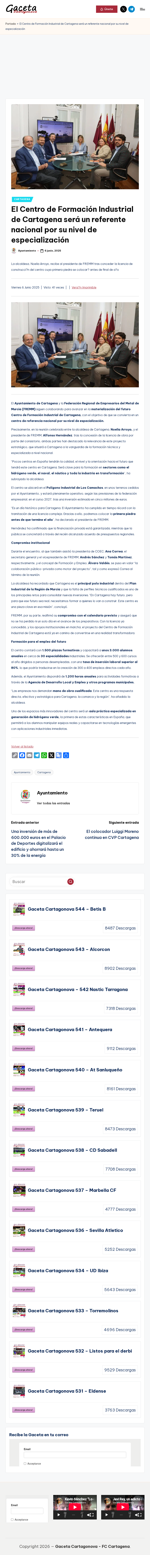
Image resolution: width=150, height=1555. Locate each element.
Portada (10, 23)
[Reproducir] (59, 1515)
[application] (75, 1507)
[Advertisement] (75, 61)
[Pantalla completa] (92, 1515)
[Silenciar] (89, 1515)
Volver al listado (22, 746)
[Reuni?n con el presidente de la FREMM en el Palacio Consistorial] (75, 385)
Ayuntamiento (22, 772)
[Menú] (142, 9)
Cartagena (44, 772)
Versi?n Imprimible (84, 287)
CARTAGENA (22, 199)
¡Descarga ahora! (23, 928)
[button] (107, 9)
